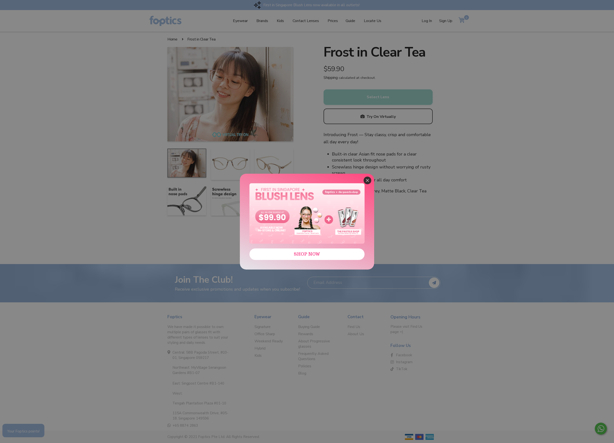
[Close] (367, 180)
